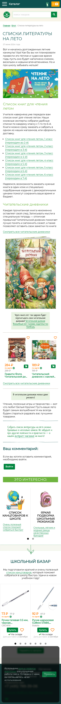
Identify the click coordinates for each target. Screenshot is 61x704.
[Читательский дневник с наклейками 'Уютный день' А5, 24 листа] (44, 350)
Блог (14, 25)
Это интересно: (30, 479)
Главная (6, 25)
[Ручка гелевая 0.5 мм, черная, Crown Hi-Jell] (15, 598)
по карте (8, 368)
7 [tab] (46, 644)
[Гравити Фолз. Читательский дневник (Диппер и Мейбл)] (17, 350)
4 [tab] (30, 644)
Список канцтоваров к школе (15, 515)
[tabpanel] (15, 509)
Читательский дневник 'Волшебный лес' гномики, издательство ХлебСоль (30, 323)
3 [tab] (25, 644)
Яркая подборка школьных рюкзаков (46, 517)
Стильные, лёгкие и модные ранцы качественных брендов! (44, 531)
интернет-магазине (24, 436)
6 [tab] (41, 644)
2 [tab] (33, 539)
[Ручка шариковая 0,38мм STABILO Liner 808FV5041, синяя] (46, 598)
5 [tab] (35, 644)
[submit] (54, 14)
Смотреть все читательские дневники (26, 231)
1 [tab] (28, 539)
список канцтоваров (19, 572)
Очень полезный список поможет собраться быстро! (13, 527)
